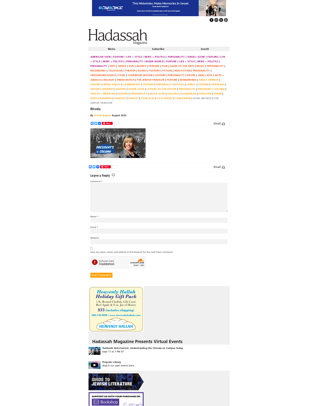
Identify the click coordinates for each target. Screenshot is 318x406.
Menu (111, 47)
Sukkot (133, 96)
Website (94, 236)
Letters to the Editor (161, 87)
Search (205, 47)
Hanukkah (189, 92)
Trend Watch (126, 78)
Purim (218, 92)
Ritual (179, 82)
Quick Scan (157, 92)
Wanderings (188, 78)
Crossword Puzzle (103, 73)
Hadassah (218, 82)
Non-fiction (182, 69)
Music (200, 64)
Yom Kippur (183, 96)
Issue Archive (202, 96)
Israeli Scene (196, 55)
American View (100, 55)
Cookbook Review (140, 73)
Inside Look (136, 87)
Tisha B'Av (148, 96)
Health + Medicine (102, 92)
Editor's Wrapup (101, 87)
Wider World (154, 59)
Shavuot (120, 96)
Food (121, 73)
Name (94, 215)
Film (165, 64)
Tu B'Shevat (165, 96)
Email (218, 122)
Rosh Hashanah (101, 96)
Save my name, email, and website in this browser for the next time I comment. (131, 250)
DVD (131, 64)
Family (191, 82)
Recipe (191, 73)
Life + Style (134, 55)
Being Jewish (112, 82)
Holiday (109, 78)
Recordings (98, 69)
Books (142, 69)
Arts (112, 64)
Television (115, 69)
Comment (96, 179)
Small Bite (205, 73)
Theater (130, 69)
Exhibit (141, 64)
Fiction (167, 69)
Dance (122, 64)
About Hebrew (208, 78)
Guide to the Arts (182, 64)
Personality (176, 55)
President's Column (211, 87)
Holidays (173, 92)
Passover (205, 92)
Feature (118, 55)
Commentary (132, 82)
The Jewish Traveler (150, 78)
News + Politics (155, 55)
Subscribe (158, 47)
